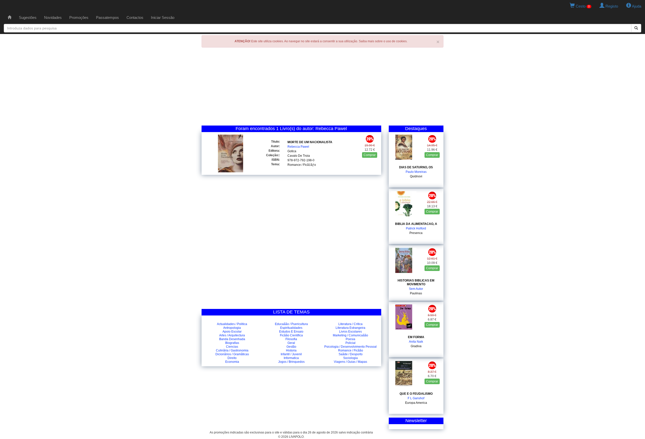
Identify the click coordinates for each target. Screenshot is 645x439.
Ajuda (636, 6)
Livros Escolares (350, 331)
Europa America (416, 403)
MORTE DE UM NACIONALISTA (309, 142)
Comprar (370, 155)
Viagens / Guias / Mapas (350, 362)
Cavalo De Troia (298, 155)
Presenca (416, 233)
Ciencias (232, 346)
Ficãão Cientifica (291, 335)
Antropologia (232, 328)
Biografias (232, 343)
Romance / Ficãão (350, 350)
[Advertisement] (322, 88)
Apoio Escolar (232, 331)
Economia (232, 362)
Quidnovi (416, 176)
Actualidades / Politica (232, 324)
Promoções (78, 17)
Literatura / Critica (350, 324)
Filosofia (291, 339)
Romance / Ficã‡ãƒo (301, 165)
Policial (350, 343)
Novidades (53, 17)
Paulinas (416, 293)
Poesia (350, 339)
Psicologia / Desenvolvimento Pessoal (350, 346)
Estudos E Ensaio (291, 331)
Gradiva (416, 346)
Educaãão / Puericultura (291, 324)
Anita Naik (416, 341)
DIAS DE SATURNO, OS (416, 167)
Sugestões (28, 17)
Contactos (134, 17)
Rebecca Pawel (298, 146)
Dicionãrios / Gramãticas (232, 354)
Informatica (291, 358)
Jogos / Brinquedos (291, 362)
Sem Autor (416, 289)
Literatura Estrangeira (350, 328)
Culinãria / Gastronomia (232, 350)
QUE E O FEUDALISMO (416, 393)
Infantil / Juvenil (291, 354)
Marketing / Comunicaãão (350, 335)
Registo (611, 6)
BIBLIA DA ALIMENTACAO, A (416, 224)
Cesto (582, 6)
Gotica (291, 151)
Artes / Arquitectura (232, 335)
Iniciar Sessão (162, 17)
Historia (291, 350)
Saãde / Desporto (351, 354)
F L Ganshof (416, 398)
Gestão (291, 346)
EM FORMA (416, 337)
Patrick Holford (416, 228)
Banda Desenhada (232, 339)
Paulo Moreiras (416, 172)
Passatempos (107, 17)
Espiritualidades (291, 328)
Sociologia (350, 358)
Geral (291, 343)
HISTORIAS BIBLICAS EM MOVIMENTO (416, 282)
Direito (232, 358)
